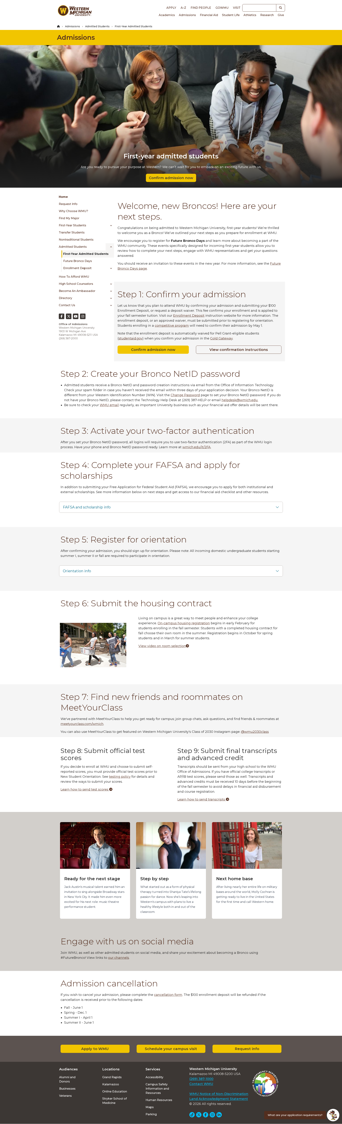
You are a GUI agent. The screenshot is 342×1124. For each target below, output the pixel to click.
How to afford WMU (74, 276)
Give (281, 15)
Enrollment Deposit (77, 268)
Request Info (68, 204)
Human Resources (159, 1100)
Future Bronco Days (77, 261)
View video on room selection (162, 646)
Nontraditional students (76, 239)
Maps (150, 1107)
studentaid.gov (130, 338)
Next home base (234, 878)
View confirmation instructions (238, 350)
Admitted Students (97, 26)
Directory (65, 298)
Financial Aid (209, 15)
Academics (167, 15)
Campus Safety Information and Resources (157, 1089)
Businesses (67, 1088)
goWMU (222, 7)
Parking (151, 1114)
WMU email (109, 405)
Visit (236, 7)
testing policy (120, 777)
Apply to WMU (95, 1049)
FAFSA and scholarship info (87, 507)
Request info (247, 1049)
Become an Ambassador (77, 291)
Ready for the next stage (92, 878)
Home (63, 197)
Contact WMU (201, 1084)
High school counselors (76, 283)
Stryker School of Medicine (114, 1101)
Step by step (154, 878)
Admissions (187, 15)
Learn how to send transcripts (201, 799)
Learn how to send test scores (85, 789)
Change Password (185, 395)
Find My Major (69, 218)
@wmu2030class (255, 732)
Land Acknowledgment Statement (218, 1099)
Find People (201, 7)
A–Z (183, 7)
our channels (118, 958)
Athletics (249, 15)
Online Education (114, 1091)
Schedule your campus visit (171, 1049)
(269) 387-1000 (201, 1079)
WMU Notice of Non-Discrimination (218, 1094)
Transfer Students (72, 232)
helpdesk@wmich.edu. (240, 400)
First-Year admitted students (85, 254)
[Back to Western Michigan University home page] (74, 11)
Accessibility (154, 1077)
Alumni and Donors (67, 1079)
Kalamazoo (110, 1084)
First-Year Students (72, 225)
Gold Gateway (221, 338)
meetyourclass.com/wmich (82, 724)
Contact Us (67, 305)
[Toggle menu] (110, 225)
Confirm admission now (171, 178)
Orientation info (77, 571)
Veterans (65, 1095)
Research (267, 15)
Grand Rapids (112, 1077)
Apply (171, 7)
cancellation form (168, 995)
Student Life (231, 15)
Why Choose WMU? (73, 211)
